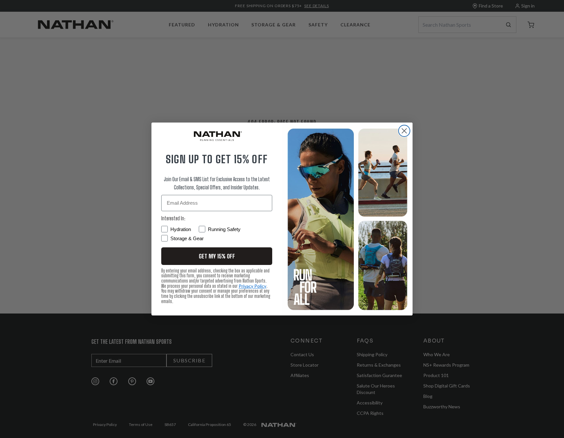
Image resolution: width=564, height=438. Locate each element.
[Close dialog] (404, 131)
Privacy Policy (252, 286)
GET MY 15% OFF (217, 256)
